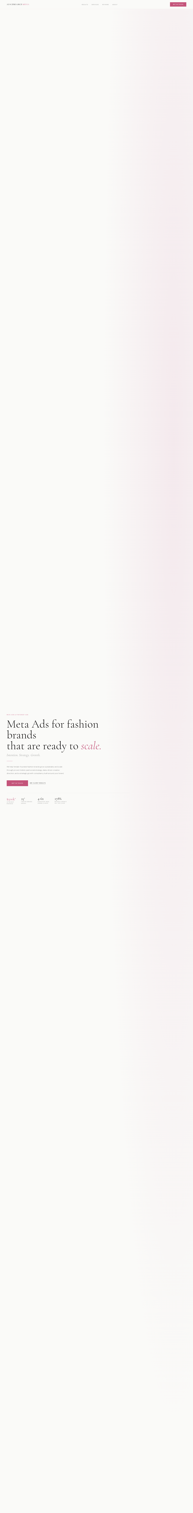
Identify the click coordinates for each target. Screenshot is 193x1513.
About (114, 4)
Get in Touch (178, 4)
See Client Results (38, 783)
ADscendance (18, 4)
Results (85, 4)
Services (95, 4)
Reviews (105, 4)
